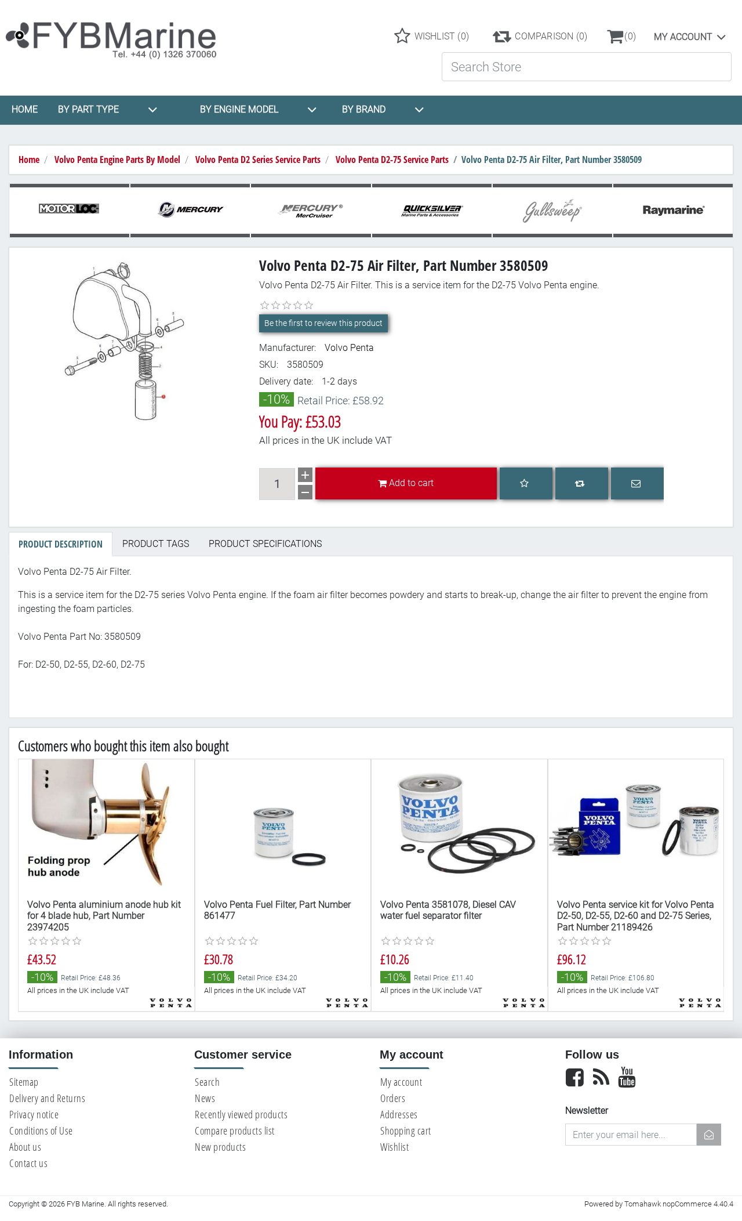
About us (25, 1147)
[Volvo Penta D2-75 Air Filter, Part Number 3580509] (130, 339)
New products (220, 1147)
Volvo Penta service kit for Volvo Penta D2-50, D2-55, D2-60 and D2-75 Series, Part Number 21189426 (635, 915)
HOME (25, 109)
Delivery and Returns (47, 1098)
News (205, 1098)
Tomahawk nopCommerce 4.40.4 (678, 1204)
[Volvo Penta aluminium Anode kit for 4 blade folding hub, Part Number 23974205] (106, 825)
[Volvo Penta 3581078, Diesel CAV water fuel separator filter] (459, 825)
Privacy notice (34, 1114)
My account (683, 36)
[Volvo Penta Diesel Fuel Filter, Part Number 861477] (283, 825)
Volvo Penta (349, 347)
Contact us (28, 1163)
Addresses (399, 1114)
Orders (392, 1098)
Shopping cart (405, 1130)
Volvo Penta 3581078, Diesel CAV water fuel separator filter (448, 910)
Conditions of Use (41, 1130)
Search (207, 1082)
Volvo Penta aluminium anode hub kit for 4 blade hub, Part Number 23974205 (104, 915)
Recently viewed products (241, 1114)
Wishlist (394, 1147)
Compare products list (235, 1130)
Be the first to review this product (323, 323)
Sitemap (24, 1082)
